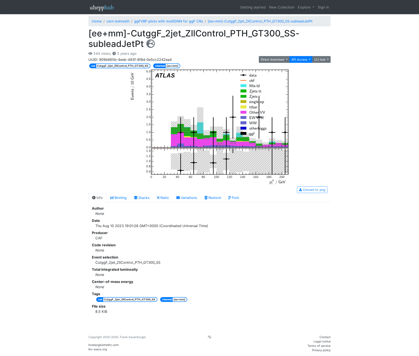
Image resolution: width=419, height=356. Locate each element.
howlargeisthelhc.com (103, 345)
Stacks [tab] (143, 197)
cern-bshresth (117, 21)
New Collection (281, 7)
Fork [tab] (235, 197)
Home (97, 21)
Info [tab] (99, 197)
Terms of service (319, 345)
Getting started (253, 7)
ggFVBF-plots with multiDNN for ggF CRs (168, 21)
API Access (299, 59)
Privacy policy (321, 350)
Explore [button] (305, 7)
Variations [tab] (189, 197)
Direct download (273, 59)
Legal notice (322, 341)
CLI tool (320, 59)
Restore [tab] (214, 197)
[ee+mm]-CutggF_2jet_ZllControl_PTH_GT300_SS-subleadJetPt (260, 21)
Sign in (323, 7)
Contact (325, 337)
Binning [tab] (121, 197)
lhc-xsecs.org (97, 349)
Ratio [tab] (164, 197)
